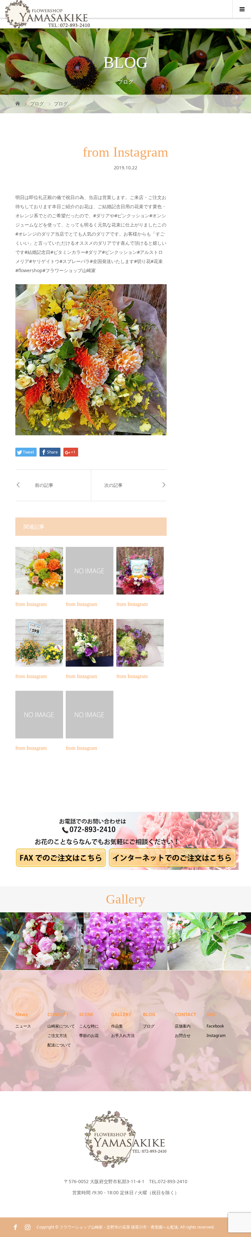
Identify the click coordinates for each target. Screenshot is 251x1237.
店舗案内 (183, 1026)
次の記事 (113, 485)
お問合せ (183, 1035)
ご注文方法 (57, 1035)
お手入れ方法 (123, 1035)
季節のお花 (89, 1035)
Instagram (216, 1035)
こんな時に (89, 1026)
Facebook (215, 1026)
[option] (42, 941)
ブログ (149, 1026)
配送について (59, 1045)
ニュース (23, 1026)
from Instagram (31, 604)
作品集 (117, 1026)
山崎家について (61, 1026)
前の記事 (44, 485)
